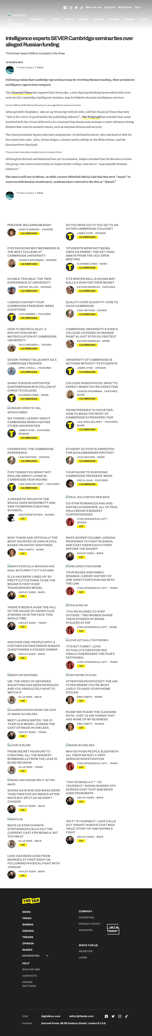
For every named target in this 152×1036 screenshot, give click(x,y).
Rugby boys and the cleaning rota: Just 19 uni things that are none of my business (91, 715)
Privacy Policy (90, 923)
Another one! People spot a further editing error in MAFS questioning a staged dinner (33, 646)
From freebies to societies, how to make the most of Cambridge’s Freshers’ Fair (90, 413)
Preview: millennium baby (29, 225)
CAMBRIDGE (29, 233)
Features (108, 287)
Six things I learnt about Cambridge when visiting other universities (28, 422)
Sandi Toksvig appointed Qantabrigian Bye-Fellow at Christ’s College (31, 387)
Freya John (84, 480)
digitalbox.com (50, 1016)
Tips (137, 7)
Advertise (125, 7)
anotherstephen (30, 514)
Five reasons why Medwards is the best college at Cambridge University (33, 252)
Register (85, 951)
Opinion (130, 19)
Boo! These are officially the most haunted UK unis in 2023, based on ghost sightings (32, 541)
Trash (69, 19)
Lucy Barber (27, 314)
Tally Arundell (29, 344)
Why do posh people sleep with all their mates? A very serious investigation (92, 755)
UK (23, 518)
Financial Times (21, 92)
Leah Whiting (86, 310)
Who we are (94, 7)
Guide (81, 395)
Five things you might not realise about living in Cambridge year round (29, 476)
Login (83, 957)
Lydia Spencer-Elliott (92, 519)
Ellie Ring (25, 697)
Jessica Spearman (31, 260)
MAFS (100, 553)
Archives (86, 930)
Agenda (99, 19)
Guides (144, 19)
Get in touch (113, 929)
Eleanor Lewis (87, 264)
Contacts (29, 975)
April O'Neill (27, 368)
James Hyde (85, 233)
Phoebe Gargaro (25, 67)
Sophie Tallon (28, 287)
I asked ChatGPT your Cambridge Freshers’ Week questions (30, 306)
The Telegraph (91, 117)
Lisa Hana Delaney (89, 422)
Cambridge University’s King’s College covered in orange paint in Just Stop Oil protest (92, 333)
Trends (114, 19)
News (56, 19)
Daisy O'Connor (29, 229)
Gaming (83, 19)
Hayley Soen (85, 553)
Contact (109, 7)
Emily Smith (26, 549)
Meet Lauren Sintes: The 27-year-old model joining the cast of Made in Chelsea (31, 724)
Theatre (47, 229)
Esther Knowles (88, 287)
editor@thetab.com (81, 1016)
